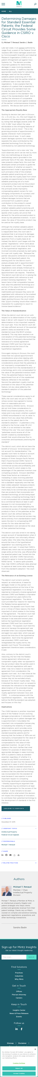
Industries (19, 976)
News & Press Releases (19, 1013)
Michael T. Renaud (11, 42)
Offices (19, 991)
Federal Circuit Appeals (10, 835)
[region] (19, 1061)
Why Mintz (19, 979)
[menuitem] (4, 11)
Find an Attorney (19, 995)
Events (19, 1017)
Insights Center (19, 1010)
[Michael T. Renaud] (7, 891)
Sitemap (10, 1043)
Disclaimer (22, 1043)
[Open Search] (35, 4)
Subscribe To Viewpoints (14, 808)
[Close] (35, 1049)
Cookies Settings (19, 1063)
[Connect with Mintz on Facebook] (22, 1030)
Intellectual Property (9, 832)
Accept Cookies (19, 1073)
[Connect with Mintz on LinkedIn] (16, 1030)
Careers (19, 998)
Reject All (19, 1068)
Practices (19, 973)
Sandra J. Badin (26, 42)
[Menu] (4, 4)
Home (4, 11)
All (10, 11)
